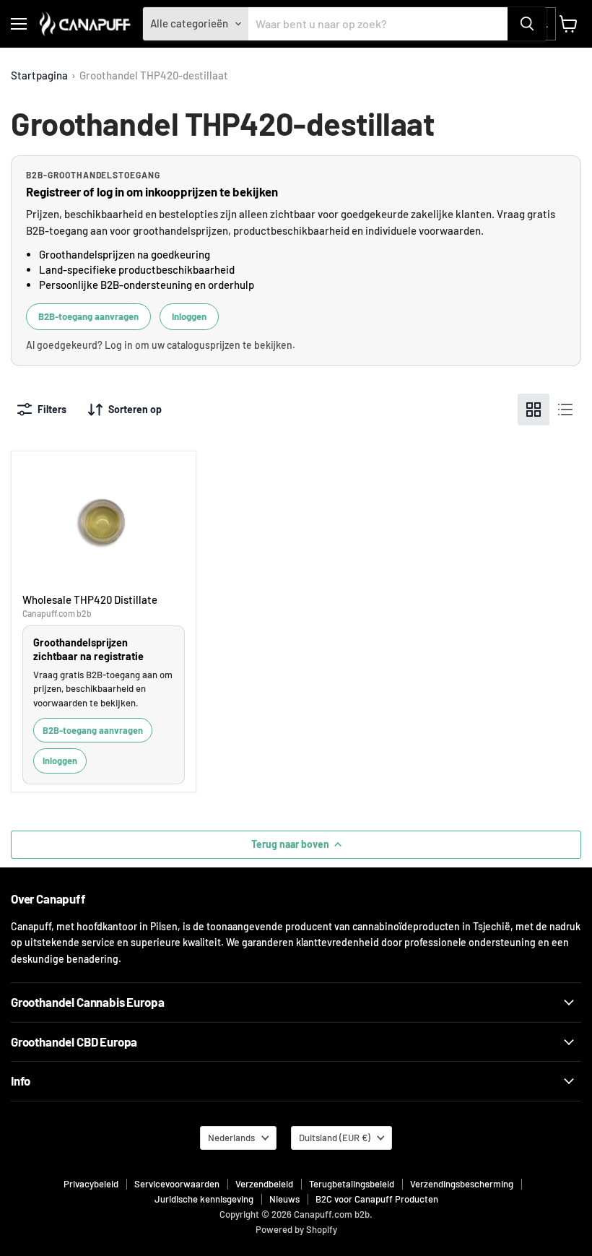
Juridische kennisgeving (203, 1199)
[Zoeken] (527, 23)
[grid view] (533, 409)
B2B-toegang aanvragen (88, 316)
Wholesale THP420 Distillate (89, 599)
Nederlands (231, 1137)
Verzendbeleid (264, 1184)
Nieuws (284, 1199)
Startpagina (39, 75)
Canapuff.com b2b (57, 613)
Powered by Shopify (296, 1229)
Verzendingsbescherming (461, 1184)
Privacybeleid (91, 1184)
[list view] (565, 409)
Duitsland (334, 1137)
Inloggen (189, 316)
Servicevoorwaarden (176, 1184)
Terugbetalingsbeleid (351, 1184)
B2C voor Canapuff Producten (376, 1199)
